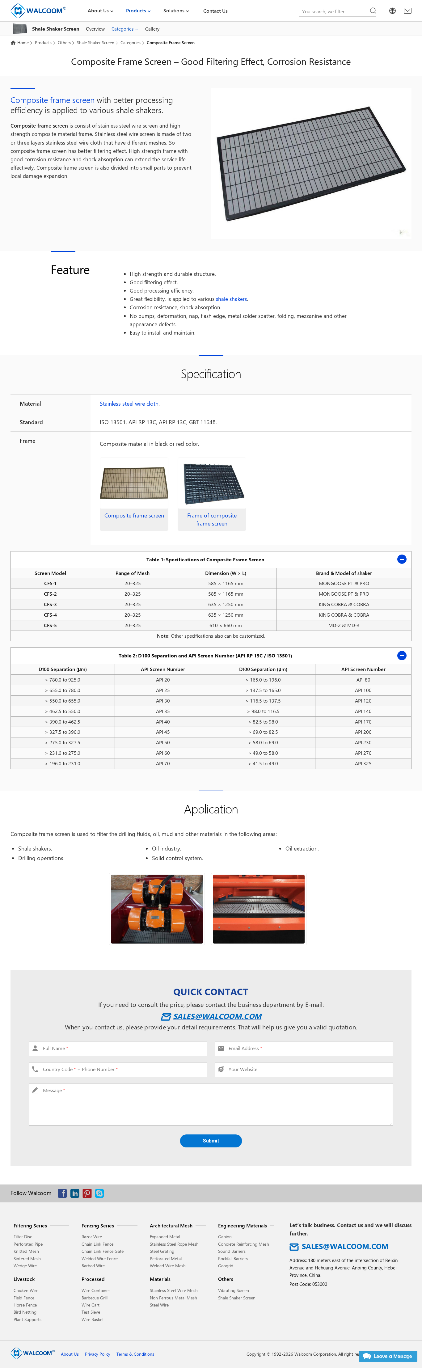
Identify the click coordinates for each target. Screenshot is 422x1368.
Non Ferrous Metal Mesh (173, 1298)
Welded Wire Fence (100, 1258)
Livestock (24, 1279)
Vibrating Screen (233, 1290)
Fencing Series (98, 1225)
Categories (122, 29)
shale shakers (231, 298)
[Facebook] (64, 1194)
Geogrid (225, 1266)
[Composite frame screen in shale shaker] (157, 909)
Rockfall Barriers (233, 1258)
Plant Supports (27, 1319)
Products (136, 10)
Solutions (173, 10)
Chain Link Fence (97, 1244)
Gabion (225, 1236)
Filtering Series (30, 1225)
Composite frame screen (53, 99)
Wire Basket (93, 1319)
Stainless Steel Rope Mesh (174, 1244)
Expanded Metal (165, 1236)
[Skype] (101, 1194)
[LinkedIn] (76, 1194)
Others (64, 42)
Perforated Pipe (28, 1244)
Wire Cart (90, 1305)
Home (23, 42)
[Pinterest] (88, 1194)
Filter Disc (23, 1236)
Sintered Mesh (27, 1258)
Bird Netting (25, 1312)
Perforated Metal (166, 1258)
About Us (98, 10)
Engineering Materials (242, 1225)
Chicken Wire (26, 1290)
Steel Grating (162, 1251)
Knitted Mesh (26, 1251)
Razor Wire (92, 1236)
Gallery (152, 29)
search (373, 11)
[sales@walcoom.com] (407, 11)
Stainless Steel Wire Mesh (174, 1290)
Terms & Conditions (135, 1354)
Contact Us (215, 10)
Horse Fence (25, 1305)
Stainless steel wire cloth (129, 403)
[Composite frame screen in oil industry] (259, 909)
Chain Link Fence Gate (103, 1251)
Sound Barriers (232, 1251)
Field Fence (24, 1298)
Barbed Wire (93, 1266)
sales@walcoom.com (217, 1016)
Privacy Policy (97, 1354)
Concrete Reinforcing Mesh (243, 1244)
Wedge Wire (25, 1266)
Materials (160, 1279)
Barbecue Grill (95, 1298)
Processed (93, 1279)
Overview (95, 29)
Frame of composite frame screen (212, 519)
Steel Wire (159, 1305)
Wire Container (96, 1290)
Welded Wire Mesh (168, 1266)
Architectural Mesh (171, 1225)
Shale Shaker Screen (95, 42)
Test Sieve (91, 1312)
